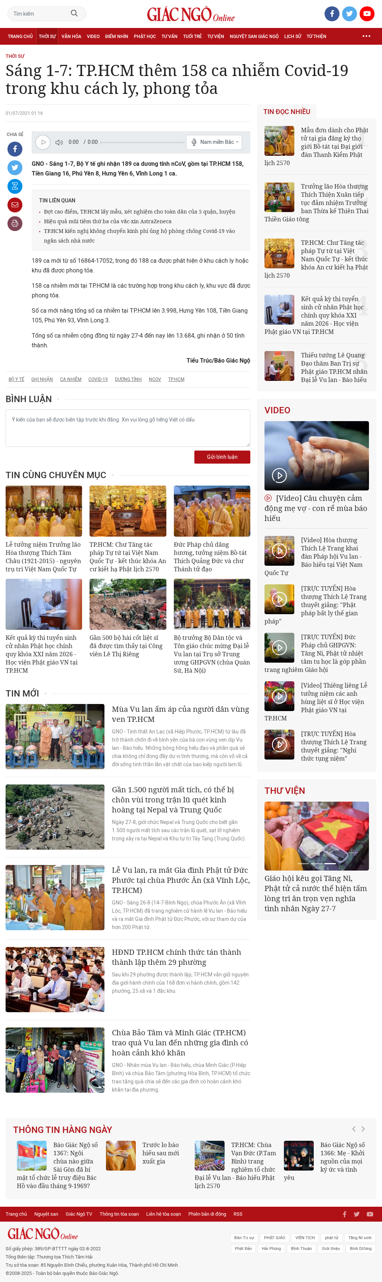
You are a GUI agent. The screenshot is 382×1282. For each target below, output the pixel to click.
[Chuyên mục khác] (366, 36)
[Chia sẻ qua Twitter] (14, 167)
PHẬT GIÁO (274, 1237)
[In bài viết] (14, 223)
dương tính (128, 379)
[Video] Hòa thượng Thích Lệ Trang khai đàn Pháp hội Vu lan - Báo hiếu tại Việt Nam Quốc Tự (313, 556)
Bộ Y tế (16, 379)
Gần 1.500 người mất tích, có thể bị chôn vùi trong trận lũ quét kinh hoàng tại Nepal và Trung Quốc (173, 799)
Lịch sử (292, 36)
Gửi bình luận (222, 457)
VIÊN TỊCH (305, 1237)
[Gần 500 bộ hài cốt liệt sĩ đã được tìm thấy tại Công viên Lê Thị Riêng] (128, 604)
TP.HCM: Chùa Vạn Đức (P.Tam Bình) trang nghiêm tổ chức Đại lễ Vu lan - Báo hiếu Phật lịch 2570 (235, 1165)
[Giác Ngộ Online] (117, 1233)
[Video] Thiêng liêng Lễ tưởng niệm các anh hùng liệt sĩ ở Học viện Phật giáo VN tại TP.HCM (315, 701)
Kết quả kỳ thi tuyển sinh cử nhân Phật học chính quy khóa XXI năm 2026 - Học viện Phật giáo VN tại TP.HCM (42, 654)
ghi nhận (42, 379)
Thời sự (47, 36)
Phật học (145, 36)
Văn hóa (71, 36)
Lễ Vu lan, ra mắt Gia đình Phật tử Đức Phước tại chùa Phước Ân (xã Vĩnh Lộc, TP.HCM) (181, 880)
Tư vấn (170, 36)
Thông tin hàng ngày (62, 1130)
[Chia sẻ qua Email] (14, 205)
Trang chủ (20, 36)
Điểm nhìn (116, 36)
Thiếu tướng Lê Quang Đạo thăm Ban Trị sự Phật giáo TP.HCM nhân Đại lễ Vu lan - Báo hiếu (334, 367)
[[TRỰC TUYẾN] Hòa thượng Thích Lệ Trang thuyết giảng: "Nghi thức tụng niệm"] (279, 745)
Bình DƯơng (361, 1248)
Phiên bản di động (207, 1214)
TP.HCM (176, 379)
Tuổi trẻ (192, 36)
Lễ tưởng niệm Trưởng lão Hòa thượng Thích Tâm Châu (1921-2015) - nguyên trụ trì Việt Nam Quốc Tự (43, 556)
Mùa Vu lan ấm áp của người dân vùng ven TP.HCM (180, 714)
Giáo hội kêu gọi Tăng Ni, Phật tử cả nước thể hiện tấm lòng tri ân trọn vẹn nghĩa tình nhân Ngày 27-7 (315, 893)
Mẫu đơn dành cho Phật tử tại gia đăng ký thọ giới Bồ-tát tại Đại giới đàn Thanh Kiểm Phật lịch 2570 (316, 146)
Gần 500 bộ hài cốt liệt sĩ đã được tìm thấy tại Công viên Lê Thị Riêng (126, 646)
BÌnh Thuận (301, 1248)
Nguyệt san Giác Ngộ (254, 36)
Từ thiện (316, 36)
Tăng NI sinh (360, 1237)
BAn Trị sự (244, 1237)
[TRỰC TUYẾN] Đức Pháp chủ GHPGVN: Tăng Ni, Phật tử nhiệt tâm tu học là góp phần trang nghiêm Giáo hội (315, 653)
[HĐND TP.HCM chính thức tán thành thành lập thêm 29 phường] (55, 979)
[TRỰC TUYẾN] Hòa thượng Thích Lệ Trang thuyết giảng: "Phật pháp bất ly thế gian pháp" (315, 604)
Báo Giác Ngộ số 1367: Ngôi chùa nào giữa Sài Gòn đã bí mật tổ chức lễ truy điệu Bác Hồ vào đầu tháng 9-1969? (57, 1165)
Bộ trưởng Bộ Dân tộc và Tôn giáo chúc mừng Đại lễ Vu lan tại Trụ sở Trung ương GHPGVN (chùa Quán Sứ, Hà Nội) (212, 654)
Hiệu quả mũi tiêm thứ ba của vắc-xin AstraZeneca (108, 221)
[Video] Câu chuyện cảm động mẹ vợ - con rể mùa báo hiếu (315, 508)
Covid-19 (98, 379)
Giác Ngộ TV (79, 1214)
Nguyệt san (46, 1214)
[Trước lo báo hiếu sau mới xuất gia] (121, 1156)
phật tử (331, 1237)
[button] (356, 1161)
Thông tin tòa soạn (119, 1214)
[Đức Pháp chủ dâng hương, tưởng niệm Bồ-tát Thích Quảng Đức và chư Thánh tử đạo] (212, 511)
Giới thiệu (331, 1248)
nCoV (155, 379)
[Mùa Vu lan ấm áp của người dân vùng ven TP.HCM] (55, 736)
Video (93, 36)
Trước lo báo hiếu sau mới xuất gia (161, 1153)
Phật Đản (243, 1248)
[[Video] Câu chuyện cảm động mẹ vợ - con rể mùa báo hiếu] (316, 455)
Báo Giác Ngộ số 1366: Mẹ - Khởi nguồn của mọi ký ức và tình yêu (324, 1161)
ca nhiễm (70, 379)
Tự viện (215, 36)
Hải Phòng (271, 1248)
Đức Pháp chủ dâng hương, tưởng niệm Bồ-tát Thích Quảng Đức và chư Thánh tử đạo (210, 556)
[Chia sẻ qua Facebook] (14, 149)
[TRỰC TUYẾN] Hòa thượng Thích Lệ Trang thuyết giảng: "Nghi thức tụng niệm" (334, 746)
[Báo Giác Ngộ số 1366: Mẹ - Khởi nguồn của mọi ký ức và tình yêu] (299, 1156)
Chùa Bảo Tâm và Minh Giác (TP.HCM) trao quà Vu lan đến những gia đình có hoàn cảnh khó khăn (180, 1042)
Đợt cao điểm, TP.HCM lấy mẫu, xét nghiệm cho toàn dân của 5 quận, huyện (139, 211)
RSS (238, 1214)
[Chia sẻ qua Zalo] (14, 186)
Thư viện (284, 791)
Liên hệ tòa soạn (163, 1214)
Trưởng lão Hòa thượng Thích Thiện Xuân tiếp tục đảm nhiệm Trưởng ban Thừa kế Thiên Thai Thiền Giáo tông (316, 202)
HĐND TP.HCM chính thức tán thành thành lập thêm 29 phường (176, 957)
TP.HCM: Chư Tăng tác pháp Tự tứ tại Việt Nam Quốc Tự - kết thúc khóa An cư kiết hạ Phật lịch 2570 (128, 556)
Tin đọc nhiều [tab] (286, 112)
